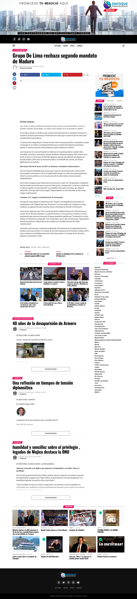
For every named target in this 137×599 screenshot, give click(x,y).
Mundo (97, 344)
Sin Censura (99, 376)
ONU (96, 353)
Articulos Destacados (101, 269)
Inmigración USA (100, 322)
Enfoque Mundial (100, 299)
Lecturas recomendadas (102, 333)
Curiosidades (99, 285)
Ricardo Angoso (100, 372)
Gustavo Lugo (99, 315)
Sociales (97, 378)
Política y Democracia (102, 365)
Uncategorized (99, 387)
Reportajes (98, 369)
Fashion (65, 46)
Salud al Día (98, 374)
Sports (72, 46)
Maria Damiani (99, 338)
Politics (97, 367)
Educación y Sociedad (102, 292)
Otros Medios (99, 360)
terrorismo (98, 385)
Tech (96, 383)
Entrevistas (98, 301)
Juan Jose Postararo (101, 329)
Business (79, 46)
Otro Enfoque (99, 358)
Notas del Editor (100, 351)
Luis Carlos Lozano (101, 335)
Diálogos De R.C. (100, 290)
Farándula (98, 310)
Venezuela (98, 390)
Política (97, 363)
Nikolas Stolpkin (100, 349)
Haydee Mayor (99, 317)
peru (39, 247)
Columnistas (99, 281)
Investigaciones (100, 326)
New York (98, 347)
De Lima (34, 247)
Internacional (99, 324)
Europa (97, 308)
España (97, 303)
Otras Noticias (99, 356)
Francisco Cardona (26, 68)
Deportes (98, 288)
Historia (97, 319)
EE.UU (97, 294)
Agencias (98, 267)
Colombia (98, 279)
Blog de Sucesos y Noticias (103, 272)
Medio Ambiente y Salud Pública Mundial (108, 340)
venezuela (46, 247)
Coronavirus (99, 283)
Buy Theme (58, 46)
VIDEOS (97, 392)
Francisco (23, 330)
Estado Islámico (100, 306)
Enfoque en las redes (102, 297)
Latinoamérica (99, 331)
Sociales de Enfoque (101, 381)
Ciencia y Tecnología (101, 276)
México (97, 342)
